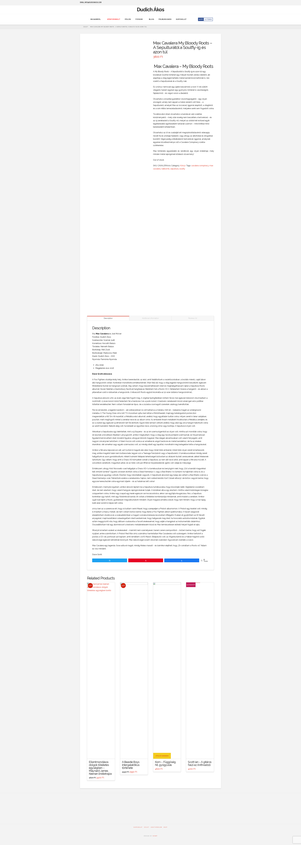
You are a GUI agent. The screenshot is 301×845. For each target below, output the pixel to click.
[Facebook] (217, 2)
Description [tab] (108, 318)
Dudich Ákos (150, 9)
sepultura (174, 169)
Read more (200, 755)
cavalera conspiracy (200, 165)
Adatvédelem (156, 827)
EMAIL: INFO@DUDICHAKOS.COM (90, 2)
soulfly (182, 169)
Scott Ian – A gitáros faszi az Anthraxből (199, 763)
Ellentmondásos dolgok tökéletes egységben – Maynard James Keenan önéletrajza (100, 767)
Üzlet (146, 827)
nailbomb (165, 169)
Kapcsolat (138, 827)
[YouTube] (220, 2)
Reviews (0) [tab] (192, 318)
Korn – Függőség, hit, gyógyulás (165, 763)
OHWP (154, 836)
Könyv (183, 165)
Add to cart (101, 755)
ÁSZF (165, 827)
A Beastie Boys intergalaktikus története (131, 765)
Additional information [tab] (150, 318)
